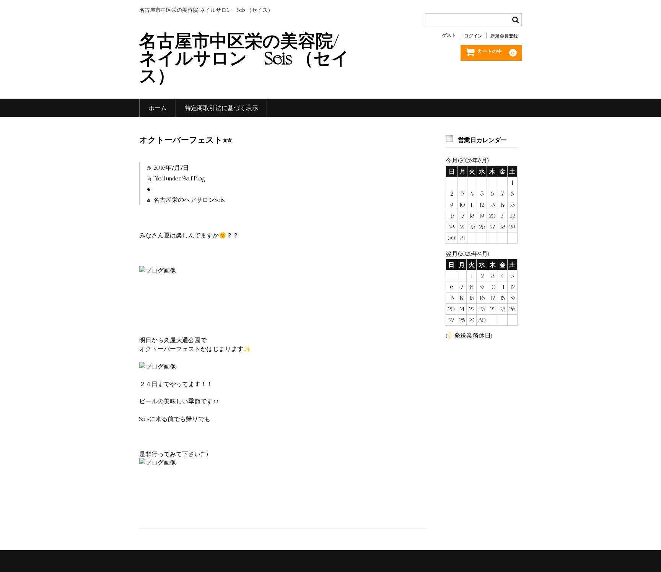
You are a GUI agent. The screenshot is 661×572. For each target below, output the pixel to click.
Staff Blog (193, 178)
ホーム (157, 107)
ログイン (473, 35)
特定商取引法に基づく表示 (221, 107)
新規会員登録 (504, 35)
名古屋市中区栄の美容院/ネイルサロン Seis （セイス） (244, 57)
